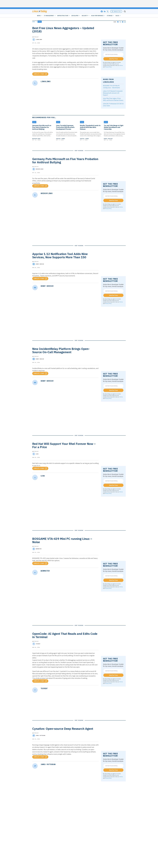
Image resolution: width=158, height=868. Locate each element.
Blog (117, 15)
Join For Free (113, 59)
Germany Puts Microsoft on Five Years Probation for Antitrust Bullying (41, 127)
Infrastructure (62, 15)
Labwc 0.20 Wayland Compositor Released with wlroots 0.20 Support (113, 93)
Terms (121, 65)
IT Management (49, 15)
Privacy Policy (108, 67)
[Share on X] (120, 22)
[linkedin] (105, 11)
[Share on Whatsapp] (125, 22)
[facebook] (102, 11)
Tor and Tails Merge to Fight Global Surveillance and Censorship (113, 127)
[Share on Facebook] (118, 22)
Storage (109, 15)
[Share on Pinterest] (122, 22)
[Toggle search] (125, 11)
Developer (75, 15)
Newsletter (117, 11)
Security (85, 15)
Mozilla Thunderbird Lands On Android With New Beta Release (90, 127)
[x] (108, 11)
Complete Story (39, 74)
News (39, 15)
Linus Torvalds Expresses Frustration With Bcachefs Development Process (65, 127)
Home (33, 21)
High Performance (97, 15)
